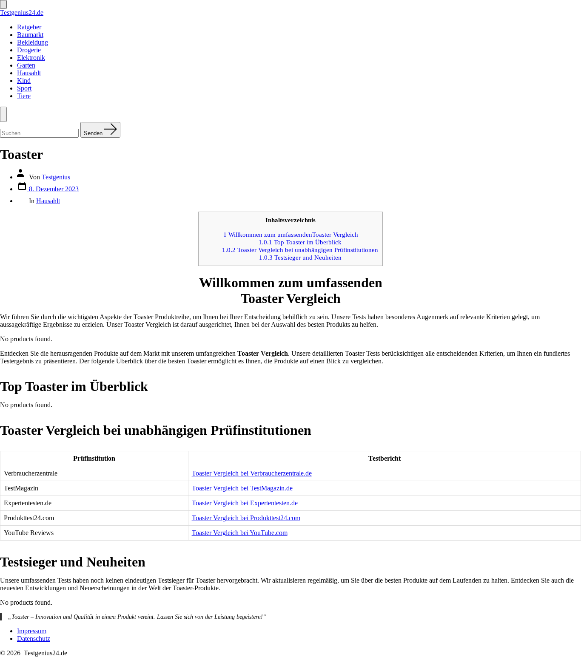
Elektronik (31, 57)
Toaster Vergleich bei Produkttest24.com (246, 517)
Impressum (31, 630)
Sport (24, 88)
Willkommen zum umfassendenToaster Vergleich (290, 234)
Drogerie (29, 50)
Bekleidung (32, 42)
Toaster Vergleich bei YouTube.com (240, 532)
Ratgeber (29, 27)
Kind (24, 80)
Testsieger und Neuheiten (300, 257)
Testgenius (56, 177)
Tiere (24, 95)
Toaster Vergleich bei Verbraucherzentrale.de (252, 473)
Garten (26, 65)
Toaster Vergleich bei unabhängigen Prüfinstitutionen (300, 249)
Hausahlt (29, 72)
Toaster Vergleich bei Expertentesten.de (245, 503)
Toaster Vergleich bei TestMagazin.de (242, 488)
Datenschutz (33, 638)
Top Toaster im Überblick (300, 242)
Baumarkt (30, 34)
